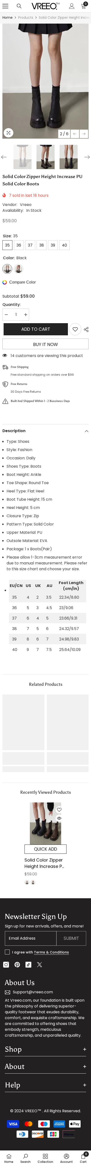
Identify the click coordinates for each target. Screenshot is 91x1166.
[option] (45, 81)
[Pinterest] (17, 964)
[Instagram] (6, 964)
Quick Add (45, 849)
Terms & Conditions (51, 952)
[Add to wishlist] (75, 329)
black (27, 882)
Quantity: (11, 304)
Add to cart (34, 329)
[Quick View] (59, 818)
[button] (75, 134)
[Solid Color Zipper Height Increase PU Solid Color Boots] (45, 823)
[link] (23, 758)
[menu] (5, 6)
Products (25, 17)
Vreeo (26, 204)
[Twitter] (39, 964)
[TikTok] (28, 964)
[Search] (19, 6)
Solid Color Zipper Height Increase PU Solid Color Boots (45, 863)
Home (7, 17)
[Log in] (71, 6)
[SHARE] (85, 329)
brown (33, 882)
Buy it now (45, 344)
